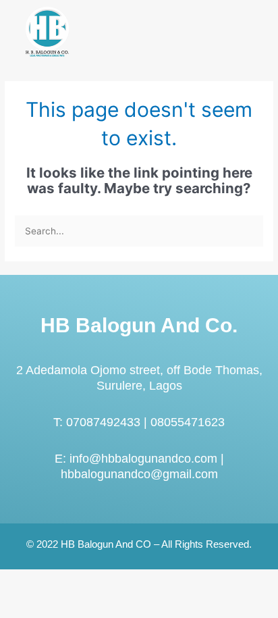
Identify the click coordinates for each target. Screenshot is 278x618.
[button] (247, 34)
